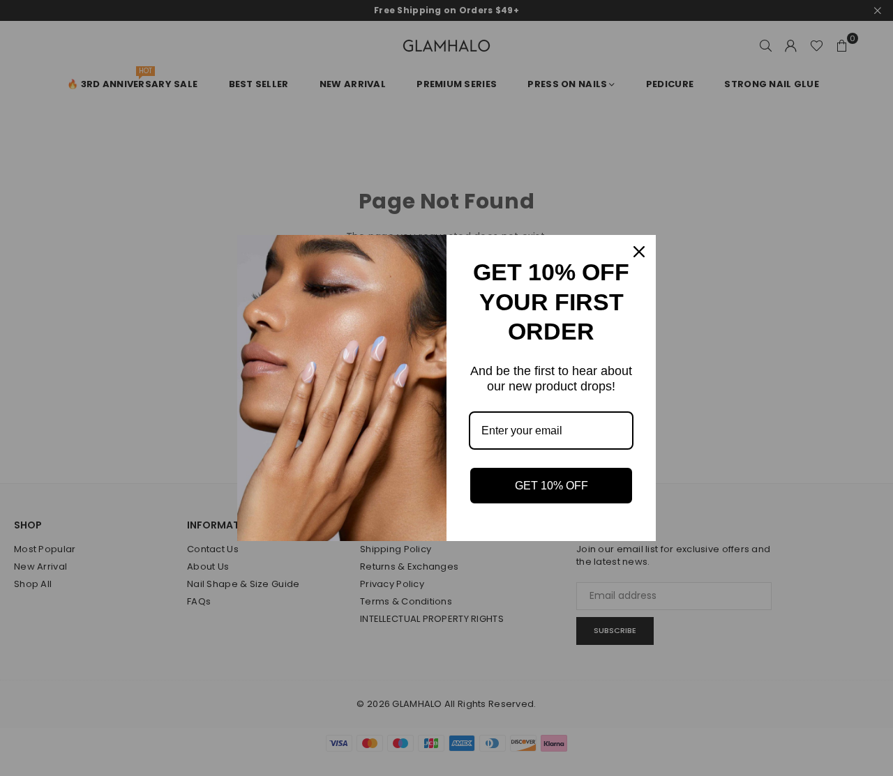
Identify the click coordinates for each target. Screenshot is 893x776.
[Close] (639, 251)
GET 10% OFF (551, 486)
